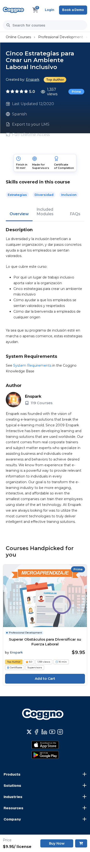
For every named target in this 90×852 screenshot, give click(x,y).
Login (49, 10)
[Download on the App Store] (45, 745)
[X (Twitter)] (29, 732)
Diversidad (44, 195)
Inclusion (69, 195)
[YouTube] (52, 732)
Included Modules (45, 211)
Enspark (32, 79)
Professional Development (60, 37)
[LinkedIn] (44, 732)
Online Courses (18, 37)
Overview (19, 214)
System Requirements (32, 365)
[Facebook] (36, 732)
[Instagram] (60, 732)
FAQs (75, 214)
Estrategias (17, 195)
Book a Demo (73, 10)
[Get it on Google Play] (45, 755)
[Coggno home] (13, 10)
